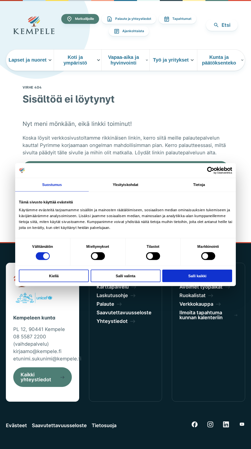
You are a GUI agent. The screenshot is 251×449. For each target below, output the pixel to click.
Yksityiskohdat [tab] (125, 185)
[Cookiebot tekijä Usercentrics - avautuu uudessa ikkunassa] (210, 170)
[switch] (98, 256)
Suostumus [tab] (52, 185)
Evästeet (16, 425)
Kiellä (54, 276)
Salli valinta (125, 276)
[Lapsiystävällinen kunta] (34, 299)
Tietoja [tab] (199, 185)
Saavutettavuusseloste (59, 425)
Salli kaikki (197, 276)
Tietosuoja (104, 425)
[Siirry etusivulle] (33, 25)
